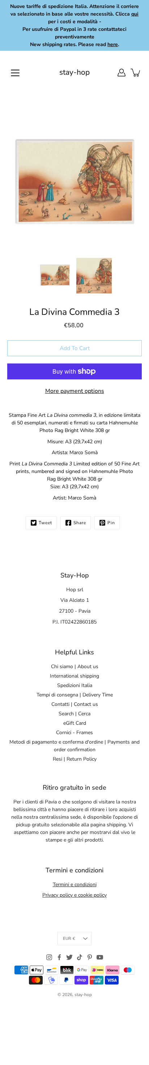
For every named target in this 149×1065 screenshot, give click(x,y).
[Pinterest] (89, 957)
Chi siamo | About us (74, 666)
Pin (111, 523)
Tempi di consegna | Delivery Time (75, 694)
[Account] (121, 72)
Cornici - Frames (74, 732)
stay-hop (74, 72)
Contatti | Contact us (74, 704)
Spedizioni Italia (74, 685)
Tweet (45, 523)
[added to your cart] (136, 72)
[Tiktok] (79, 957)
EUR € (69, 938)
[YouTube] (100, 957)
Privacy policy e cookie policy (74, 895)
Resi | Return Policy (75, 759)
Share (79, 523)
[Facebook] (59, 957)
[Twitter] (69, 957)
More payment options (74, 391)
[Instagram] (49, 957)
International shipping (74, 676)
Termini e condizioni (75, 884)
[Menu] (15, 73)
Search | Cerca (74, 713)
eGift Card (74, 723)
